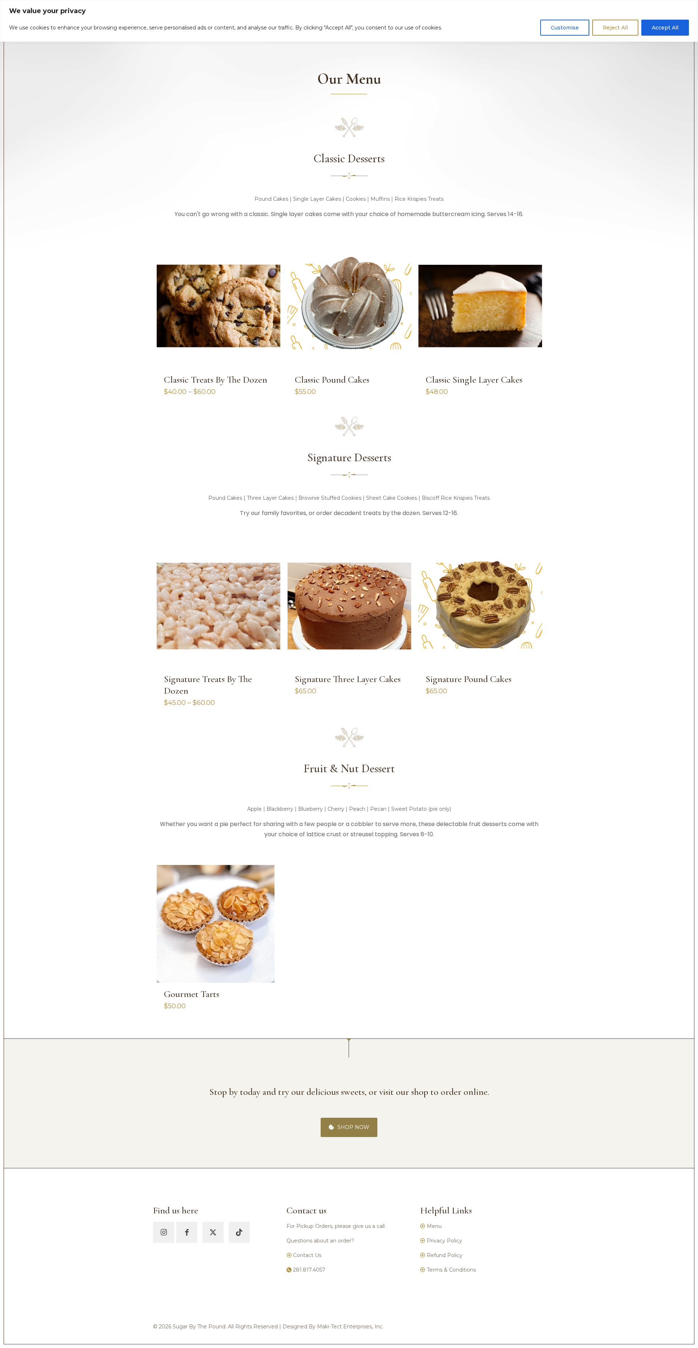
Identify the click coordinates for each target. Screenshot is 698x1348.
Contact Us (306, 1255)
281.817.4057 (309, 1270)
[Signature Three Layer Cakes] (349, 605)
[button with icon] (163, 1232)
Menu (434, 1226)
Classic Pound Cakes (332, 379)
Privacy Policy (444, 1240)
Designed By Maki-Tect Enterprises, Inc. (333, 1326)
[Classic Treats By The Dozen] (218, 306)
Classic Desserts (349, 158)
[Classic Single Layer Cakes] (480, 306)
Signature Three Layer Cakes (348, 679)
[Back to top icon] (663, 1333)
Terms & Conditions (451, 1270)
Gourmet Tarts (191, 994)
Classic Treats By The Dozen (215, 379)
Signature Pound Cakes (469, 679)
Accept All (665, 27)
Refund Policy (444, 1255)
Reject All (615, 27)
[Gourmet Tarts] (215, 924)
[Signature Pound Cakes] (480, 605)
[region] (349, 21)
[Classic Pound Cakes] (349, 306)
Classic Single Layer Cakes (474, 379)
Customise (565, 27)
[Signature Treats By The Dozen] (218, 605)
